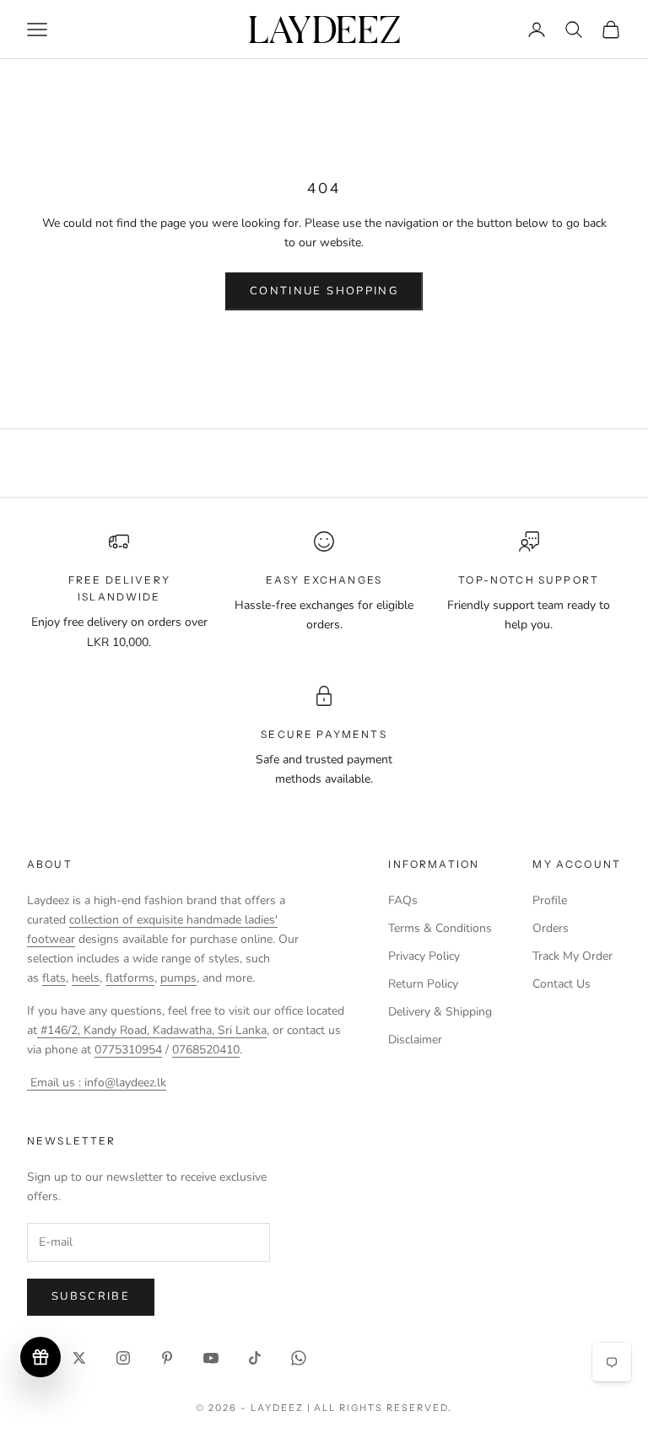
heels (86, 978)
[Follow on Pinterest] (167, 1357)
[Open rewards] (40, 1357)
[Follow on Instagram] (123, 1357)
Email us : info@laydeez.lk (96, 1083)
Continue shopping (324, 291)
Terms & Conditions (440, 928)
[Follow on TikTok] (254, 1357)
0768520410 (206, 1050)
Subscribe (90, 1296)
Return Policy (423, 984)
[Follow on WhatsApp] (298, 1357)
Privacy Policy (424, 956)
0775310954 (128, 1050)
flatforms (129, 978)
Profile (549, 900)
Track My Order (572, 956)
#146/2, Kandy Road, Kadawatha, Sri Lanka (152, 1030)
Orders (550, 928)
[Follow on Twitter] (79, 1357)
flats (54, 978)
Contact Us (561, 984)
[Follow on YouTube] (210, 1357)
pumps (178, 978)
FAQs (403, 900)
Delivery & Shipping (440, 1012)
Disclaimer (415, 1040)
